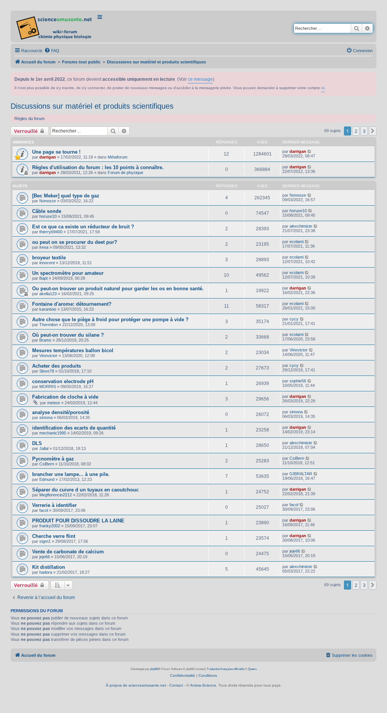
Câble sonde (46, 211)
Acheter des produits (56, 366)
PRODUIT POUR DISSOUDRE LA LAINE (78, 521)
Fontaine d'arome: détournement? (71, 304)
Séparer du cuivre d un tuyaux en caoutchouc (85, 490)
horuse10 (48, 216)
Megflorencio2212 (55, 495)
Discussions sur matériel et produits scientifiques (92, 106)
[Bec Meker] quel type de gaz (65, 196)
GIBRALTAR (300, 473)
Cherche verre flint (53, 536)
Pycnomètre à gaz (53, 459)
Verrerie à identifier (54, 505)
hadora (45, 572)
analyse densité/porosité (60, 412)
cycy (294, 319)
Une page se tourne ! (56, 152)
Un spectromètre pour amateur (68, 273)
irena (43, 247)
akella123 (48, 293)
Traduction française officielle (225, 669)
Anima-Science (203, 685)
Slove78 (46, 371)
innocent (47, 262)
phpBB (154, 669)
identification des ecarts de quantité (74, 428)
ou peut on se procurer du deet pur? (74, 242)
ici (323, 88)
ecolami (296, 241)
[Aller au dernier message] (309, 151)
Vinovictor (48, 355)
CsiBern (46, 464)
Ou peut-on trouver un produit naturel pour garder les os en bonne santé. (118, 288)
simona (46, 417)
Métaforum (117, 157)
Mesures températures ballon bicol (72, 350)
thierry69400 (50, 231)
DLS (37, 443)
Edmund (46, 479)
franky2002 (49, 526)
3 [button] (364, 131)
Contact (176, 685)
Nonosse (47, 201)
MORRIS (47, 386)
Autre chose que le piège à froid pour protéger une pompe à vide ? (110, 319)
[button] (372, 131)
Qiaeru (252, 669)
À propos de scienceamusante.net (136, 685)
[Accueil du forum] (54, 26)
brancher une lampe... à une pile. (71, 474)
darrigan (47, 157)
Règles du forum (29, 118)
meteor (53, 402)
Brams (45, 340)
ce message (200, 79)
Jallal (43, 448)
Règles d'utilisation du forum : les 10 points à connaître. (98, 167)
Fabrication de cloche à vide (65, 397)
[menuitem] (51, 50)
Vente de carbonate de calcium (68, 551)
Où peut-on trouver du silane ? (68, 335)
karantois (47, 309)
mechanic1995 (52, 433)
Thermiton (48, 324)
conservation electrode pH (62, 381)
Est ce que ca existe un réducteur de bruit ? (83, 226)
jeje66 (44, 556)
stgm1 (45, 541)
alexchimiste (300, 226)
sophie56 (297, 381)
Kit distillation (48, 567)
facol (43, 510)
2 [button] (355, 131)
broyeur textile (49, 257)
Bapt (43, 278)
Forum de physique (125, 172)
